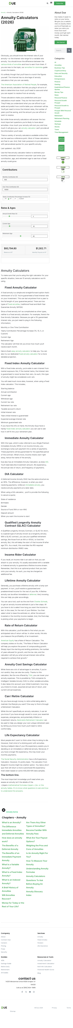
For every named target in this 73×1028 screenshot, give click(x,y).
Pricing (3, 946)
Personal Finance (61, 98)
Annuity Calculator (44, 960)
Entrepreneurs (60, 79)
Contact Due (6, 940)
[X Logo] (26, 992)
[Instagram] (34, 992)
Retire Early (5, 967)
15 (5, 198)
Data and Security (61, 73)
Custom (21, 198)
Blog (39, 973)
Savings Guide (6, 963)
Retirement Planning (62, 118)
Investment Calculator (45, 963)
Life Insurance (42, 946)
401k (2, 960)
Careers (4, 943)
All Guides (4, 973)
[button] (47, 3)
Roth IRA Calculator (44, 967)
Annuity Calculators (35, 876)
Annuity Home (12, 812)
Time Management (61, 132)
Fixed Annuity (42, 940)
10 (10, 198)
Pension (40, 943)
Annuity (3, 12)
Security (4, 952)
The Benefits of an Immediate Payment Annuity (11, 857)
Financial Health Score (45, 970)
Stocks (57, 127)
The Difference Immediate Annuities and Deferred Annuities (13, 830)
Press (3, 949)
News (57, 95)
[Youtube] (30, 992)
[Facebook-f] (22, 992)
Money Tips (59, 92)
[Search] (69, 50)
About (3, 937)
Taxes (57, 129)
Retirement (58, 116)
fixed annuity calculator (28, 354)
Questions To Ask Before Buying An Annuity (34, 884)
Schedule (58, 121)
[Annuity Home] (3, 810)
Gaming (57, 84)
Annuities (58, 65)
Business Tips (60, 68)
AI (55, 62)
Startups (58, 124)
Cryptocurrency (60, 71)
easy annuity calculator (21, 351)
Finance (57, 82)
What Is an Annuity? (11, 822)
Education (58, 76)
